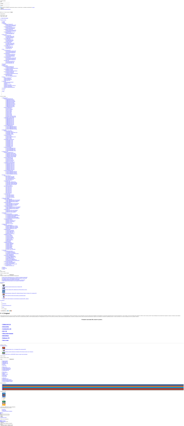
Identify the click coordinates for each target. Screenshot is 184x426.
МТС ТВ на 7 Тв (9, 191)
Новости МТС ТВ (7, 80)
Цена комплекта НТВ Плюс (10, 54)
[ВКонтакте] (7, 310)
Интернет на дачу (9, 222)
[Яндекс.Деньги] (3, 398)
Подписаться (12, 274)
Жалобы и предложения (8, 86)
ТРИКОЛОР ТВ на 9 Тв (10, 124)
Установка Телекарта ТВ (10, 43)
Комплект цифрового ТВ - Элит (11, 228)
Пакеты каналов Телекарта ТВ (11, 30)
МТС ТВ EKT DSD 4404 (10, 176)
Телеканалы (4, 23)
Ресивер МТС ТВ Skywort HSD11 (11, 182)
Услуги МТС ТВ (7, 45)
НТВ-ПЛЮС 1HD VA (9, 131)
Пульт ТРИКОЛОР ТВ (10, 257)
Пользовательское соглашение (7, 411)
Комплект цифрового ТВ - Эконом (11, 225)
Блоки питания (8, 240)
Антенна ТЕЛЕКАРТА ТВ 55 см (11, 171)
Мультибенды (8, 241)
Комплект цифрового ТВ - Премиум (12, 227)
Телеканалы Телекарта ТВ (8, 29)
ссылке (33, 7)
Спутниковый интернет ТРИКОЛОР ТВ (12, 215)
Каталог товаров (5, 360)
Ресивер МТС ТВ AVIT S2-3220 (11, 184)
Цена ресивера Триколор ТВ (10, 51)
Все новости (2, 300)
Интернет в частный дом (10, 221)
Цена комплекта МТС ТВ (10, 61)
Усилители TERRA (9, 235)
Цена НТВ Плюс (7, 53)
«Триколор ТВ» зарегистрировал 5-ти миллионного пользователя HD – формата (15, 298)
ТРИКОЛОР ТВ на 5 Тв (10, 121)
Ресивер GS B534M (9, 109)
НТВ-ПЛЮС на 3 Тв (9, 141)
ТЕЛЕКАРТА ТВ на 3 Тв (10, 164)
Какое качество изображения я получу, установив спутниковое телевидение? (14, 277)
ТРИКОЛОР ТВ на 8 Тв (10, 123)
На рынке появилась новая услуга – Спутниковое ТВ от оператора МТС (14, 349)
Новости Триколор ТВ (8, 77)
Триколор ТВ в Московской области (12, 68)
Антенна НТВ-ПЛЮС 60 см (10, 148)
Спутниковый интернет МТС (11, 216)
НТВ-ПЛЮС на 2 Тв (9, 140)
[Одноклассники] (9, 310)
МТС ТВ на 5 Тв (9, 189)
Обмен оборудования (5, 198)
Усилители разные (9, 238)
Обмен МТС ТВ (6, 209)
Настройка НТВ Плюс (9, 40)
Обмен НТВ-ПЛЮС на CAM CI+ (11, 205)
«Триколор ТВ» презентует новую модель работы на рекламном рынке (13, 295)
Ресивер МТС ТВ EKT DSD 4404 (11, 183)
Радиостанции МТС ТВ (10, 33)
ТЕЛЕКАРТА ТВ (5, 151)
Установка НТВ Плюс (9, 39)
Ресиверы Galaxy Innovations (10, 249)
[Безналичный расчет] (3, 405)
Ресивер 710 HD (8, 137)
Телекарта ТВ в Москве (10, 72)
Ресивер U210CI (8, 112)
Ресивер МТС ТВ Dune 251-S (11, 181)
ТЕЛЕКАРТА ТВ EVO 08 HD (11, 155)
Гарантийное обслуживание (7, 379)
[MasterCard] (3, 395)
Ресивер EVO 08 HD (9, 158)
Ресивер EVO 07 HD (9, 159)
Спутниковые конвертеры (10, 251)
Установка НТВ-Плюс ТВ (6, 368)
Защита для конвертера (10, 254)
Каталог (3, 22)
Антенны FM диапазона (10, 230)
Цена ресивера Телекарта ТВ (11, 58)
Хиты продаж (4, 268)
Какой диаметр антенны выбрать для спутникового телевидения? (13, 280)
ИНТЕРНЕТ (4, 212)
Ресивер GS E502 (9, 114)
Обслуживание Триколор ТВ (9, 66)
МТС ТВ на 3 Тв (9, 187)
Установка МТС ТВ (9, 46)
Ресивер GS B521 (9, 111)
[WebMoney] (3, 397)
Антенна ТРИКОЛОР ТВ (8, 125)
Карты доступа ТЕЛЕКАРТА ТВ (11, 263)
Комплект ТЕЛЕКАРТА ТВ (8, 152)
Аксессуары (5, 340)
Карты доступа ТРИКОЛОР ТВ (11, 259)
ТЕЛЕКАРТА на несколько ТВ (9, 162)
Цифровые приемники (8, 242)
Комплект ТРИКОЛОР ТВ (8, 98)
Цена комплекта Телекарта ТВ (11, 57)
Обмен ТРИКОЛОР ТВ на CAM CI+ (12, 201)
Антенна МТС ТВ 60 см (10, 195)
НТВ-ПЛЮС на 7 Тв (9, 144)
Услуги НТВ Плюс (7, 38)
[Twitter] (8, 310)
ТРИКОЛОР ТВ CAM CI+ (10, 100)
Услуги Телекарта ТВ (7, 42)
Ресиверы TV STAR (9, 248)
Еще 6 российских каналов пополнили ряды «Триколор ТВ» (12, 286)
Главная (3, 21)
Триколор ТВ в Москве (10, 67)
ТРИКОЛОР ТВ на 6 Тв (10, 122)
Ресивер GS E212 (9, 113)
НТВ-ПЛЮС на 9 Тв (9, 146)
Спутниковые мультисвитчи (10, 252)
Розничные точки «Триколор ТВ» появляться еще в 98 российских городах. (14, 289)
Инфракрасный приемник (10, 258)
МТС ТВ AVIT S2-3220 (10, 179)
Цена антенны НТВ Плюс (10, 56)
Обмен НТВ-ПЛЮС (7, 202)
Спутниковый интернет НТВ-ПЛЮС (12, 217)
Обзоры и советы (5, 374)
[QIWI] (3, 400)
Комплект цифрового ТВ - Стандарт (12, 226)
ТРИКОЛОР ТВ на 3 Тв (10, 119)
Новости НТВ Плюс (7, 78)
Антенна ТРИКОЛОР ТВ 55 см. (11, 126)
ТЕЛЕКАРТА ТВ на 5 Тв (10, 166)
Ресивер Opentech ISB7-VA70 (11, 136)
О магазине (4, 81)
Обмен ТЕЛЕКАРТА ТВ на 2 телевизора (13, 207)
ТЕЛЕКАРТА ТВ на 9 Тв (10, 169)
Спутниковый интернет (8, 213)
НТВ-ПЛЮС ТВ (5, 362)
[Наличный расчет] (3, 403)
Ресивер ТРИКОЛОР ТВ (8, 107)
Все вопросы (2, 282)
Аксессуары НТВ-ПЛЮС (8, 261)
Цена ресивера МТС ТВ (10, 62)
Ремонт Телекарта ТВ (9, 44)
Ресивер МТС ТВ (7, 180)
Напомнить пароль (3, 417)
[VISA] (3, 393)
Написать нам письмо (7, 84)
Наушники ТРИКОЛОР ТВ (10, 256)
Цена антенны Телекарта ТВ (10, 59)
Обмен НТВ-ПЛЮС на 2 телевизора (12, 204)
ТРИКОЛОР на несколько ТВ (9, 117)
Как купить (4, 63)
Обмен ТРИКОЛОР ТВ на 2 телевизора (12, 200)
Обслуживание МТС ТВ (8, 74)
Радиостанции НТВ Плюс (10, 28)
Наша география (5, 65)
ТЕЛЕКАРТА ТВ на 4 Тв (10, 165)
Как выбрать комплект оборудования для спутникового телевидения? (13, 279)
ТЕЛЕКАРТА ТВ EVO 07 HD (11, 154)
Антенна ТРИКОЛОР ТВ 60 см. (11, 127)
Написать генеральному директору (10, 85)
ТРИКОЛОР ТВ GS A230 (10, 106)
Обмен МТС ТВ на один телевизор (12, 210)
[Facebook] (2, 385)
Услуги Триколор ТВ (7, 35)
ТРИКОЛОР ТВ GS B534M (10, 101)
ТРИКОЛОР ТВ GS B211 (10, 102)
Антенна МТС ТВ (7, 193)
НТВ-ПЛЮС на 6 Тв (9, 143)
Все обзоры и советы (3, 345)
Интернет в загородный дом (10, 220)
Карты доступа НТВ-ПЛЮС (10, 262)
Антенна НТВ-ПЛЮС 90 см (10, 149)
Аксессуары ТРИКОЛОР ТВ (9, 255)
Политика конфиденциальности (9, 87)
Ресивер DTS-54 (8, 108)
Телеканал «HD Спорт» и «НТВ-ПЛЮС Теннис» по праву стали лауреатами (14, 354)
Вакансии (5, 83)
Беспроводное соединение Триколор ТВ (12, 260)
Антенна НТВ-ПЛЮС (8, 147)
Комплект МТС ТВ (7, 175)
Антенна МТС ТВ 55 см (10, 194)
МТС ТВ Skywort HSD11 (10, 177)
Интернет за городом (9, 223)
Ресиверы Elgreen (9, 247)
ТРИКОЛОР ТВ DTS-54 (10, 99)
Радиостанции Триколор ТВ (10, 25)
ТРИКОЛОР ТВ (5, 97)
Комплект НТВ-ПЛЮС (8, 130)
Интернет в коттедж (9, 219)
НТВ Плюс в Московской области (11, 70)
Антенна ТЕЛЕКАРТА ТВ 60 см (11, 172)
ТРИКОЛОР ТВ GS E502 (10, 105)
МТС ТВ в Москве (9, 75)
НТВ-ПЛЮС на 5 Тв (9, 142)
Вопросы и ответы (5, 378)
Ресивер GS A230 (9, 115)
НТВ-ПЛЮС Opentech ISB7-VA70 (11, 132)
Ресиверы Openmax (9, 245)
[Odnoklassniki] (2, 386)
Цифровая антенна (7, 229)
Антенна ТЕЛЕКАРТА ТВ (8, 170)
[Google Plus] (11, 310)
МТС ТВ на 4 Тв (9, 188)
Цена (3, 49)
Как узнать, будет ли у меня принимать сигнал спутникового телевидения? (14, 278)
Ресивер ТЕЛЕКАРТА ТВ (8, 157)
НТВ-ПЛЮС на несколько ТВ (9, 139)
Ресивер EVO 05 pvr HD (10, 160)
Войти (1, 416)
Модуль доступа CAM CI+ (10, 161)
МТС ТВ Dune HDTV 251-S (10, 178)
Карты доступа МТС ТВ (10, 265)
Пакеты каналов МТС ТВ (10, 32)
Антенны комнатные (9, 232)
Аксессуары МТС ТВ (7, 264)
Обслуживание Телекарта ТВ (9, 71)
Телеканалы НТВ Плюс (8, 26)
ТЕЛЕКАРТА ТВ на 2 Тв (10, 163)
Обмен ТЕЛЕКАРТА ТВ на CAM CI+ (12, 208)
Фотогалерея (4, 375)
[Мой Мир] (10, 310)
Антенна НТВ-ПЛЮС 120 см (11, 150)
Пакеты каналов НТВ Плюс (10, 27)
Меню (3, 91)
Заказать (2, 8)
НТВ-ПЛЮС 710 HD (9, 133)
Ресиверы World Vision (10, 243)
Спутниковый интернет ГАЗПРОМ (12, 214)
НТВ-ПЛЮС (4, 129)
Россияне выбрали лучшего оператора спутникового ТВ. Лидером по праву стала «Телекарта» (17, 351)
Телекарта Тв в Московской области (12, 73)
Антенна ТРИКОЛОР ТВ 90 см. (11, 128)
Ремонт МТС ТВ (9, 48)
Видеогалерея (4, 376)
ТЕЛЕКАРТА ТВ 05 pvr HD (10, 153)
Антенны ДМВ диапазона (10, 231)
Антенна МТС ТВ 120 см (10, 197)
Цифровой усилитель (7, 234)
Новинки (3, 267)
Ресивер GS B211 (9, 110)
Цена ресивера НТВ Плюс (10, 55)
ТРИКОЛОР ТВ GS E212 (10, 104)
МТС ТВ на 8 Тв (9, 192)
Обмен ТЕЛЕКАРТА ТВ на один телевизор (13, 206)
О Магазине (4, 377)
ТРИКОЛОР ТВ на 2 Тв (10, 118)
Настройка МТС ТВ (9, 47)
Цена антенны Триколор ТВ (10, 52)
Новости (3, 76)
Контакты (4, 88)
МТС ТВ (3, 174)
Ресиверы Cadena (9, 244)
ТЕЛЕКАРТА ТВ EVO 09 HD (11, 156)
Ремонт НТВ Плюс (9, 41)
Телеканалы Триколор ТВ (8, 24)
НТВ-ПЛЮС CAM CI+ (10, 134)
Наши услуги (4, 34)
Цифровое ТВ (4, 224)
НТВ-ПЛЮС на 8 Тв (9, 145)
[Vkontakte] (2, 384)
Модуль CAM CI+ (9, 138)
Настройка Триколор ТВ (10, 37)
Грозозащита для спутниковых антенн (12, 253)
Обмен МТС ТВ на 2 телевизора (11, 211)
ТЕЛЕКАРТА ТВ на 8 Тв (10, 168)
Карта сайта (4, 410)
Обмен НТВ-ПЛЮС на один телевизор (12, 203)
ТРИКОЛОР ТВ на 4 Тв (10, 120)
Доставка (3, 64)
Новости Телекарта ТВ (8, 79)
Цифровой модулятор (9, 239)
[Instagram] (2, 389)
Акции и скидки (5, 372)
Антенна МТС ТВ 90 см (10, 196)
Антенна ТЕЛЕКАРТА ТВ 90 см (11, 173)
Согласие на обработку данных (7, 381)
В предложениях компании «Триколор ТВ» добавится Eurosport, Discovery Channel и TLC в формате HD (19, 293)
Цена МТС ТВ (6, 60)
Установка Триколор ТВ (10, 36)
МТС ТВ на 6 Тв (9, 190)
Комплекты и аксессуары (10, 233)
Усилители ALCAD (9, 236)
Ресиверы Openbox (9, 246)
